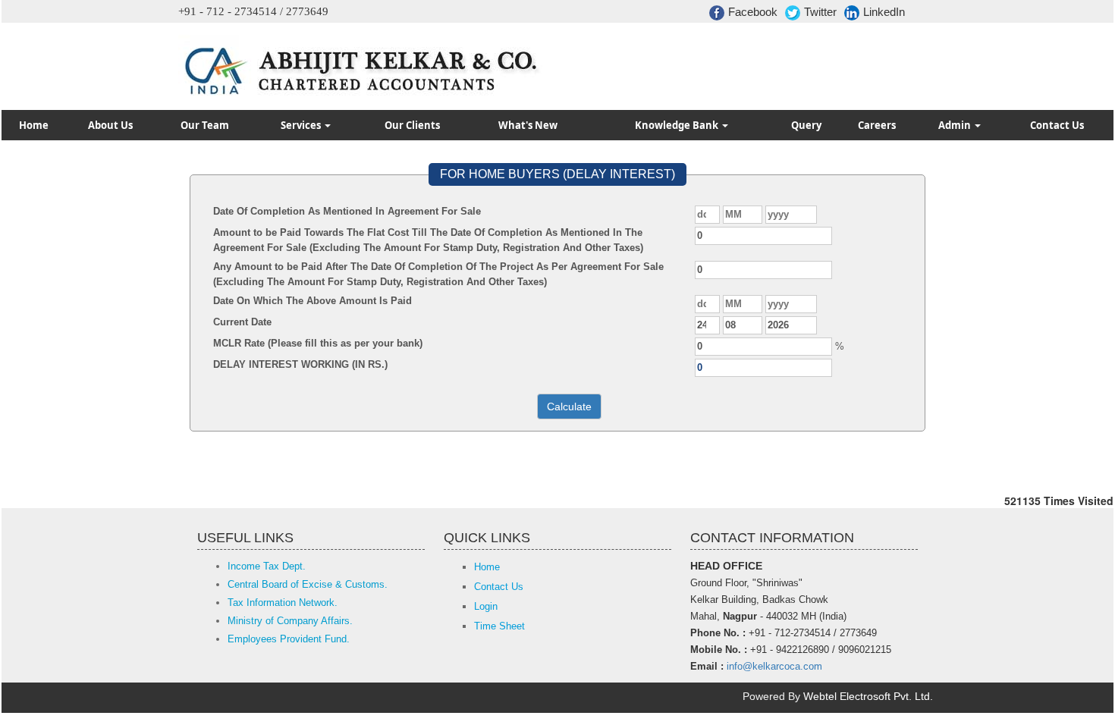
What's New (528, 125)
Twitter (820, 11)
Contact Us (1057, 125)
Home (34, 125)
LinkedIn (884, 11)
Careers (877, 125)
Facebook (752, 11)
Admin (955, 125)
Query (806, 125)
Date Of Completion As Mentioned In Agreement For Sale (347, 211)
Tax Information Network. (283, 602)
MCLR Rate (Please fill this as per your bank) (317, 343)
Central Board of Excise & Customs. (308, 584)
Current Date (242, 322)
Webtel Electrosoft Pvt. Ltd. (868, 696)
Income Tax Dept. (267, 566)
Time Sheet (499, 626)
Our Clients (412, 125)
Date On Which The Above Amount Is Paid (312, 300)
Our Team (205, 125)
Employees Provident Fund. (289, 639)
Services (302, 125)
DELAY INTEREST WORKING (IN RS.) (300, 364)
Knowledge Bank (678, 125)
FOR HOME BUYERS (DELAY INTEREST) (557, 174)
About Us (110, 125)
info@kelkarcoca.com (774, 666)
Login (486, 606)
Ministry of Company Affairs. (290, 620)
